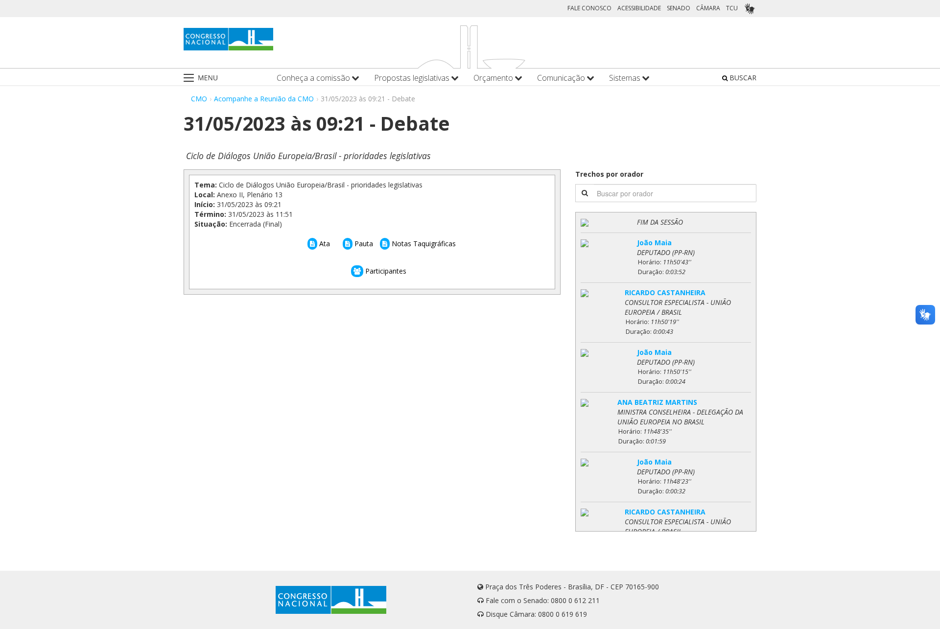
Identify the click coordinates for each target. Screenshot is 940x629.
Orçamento (494, 78)
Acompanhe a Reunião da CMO (264, 98)
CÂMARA (708, 8)
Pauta (362, 243)
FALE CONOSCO (589, 8)
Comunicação (562, 78)
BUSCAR (742, 77)
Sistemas (625, 78)
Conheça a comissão (314, 78)
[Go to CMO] (228, 39)
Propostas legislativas (412, 78)
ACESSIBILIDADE (639, 8)
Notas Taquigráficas (423, 243)
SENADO (678, 8)
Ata (323, 243)
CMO (199, 98)
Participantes (384, 271)
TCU (732, 8)
